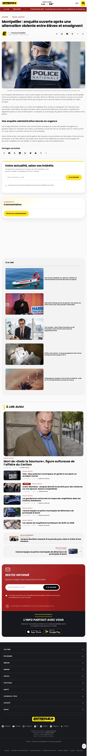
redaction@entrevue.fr (45, 730)
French (77, 3)
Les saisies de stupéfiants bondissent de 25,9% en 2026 (48, 518)
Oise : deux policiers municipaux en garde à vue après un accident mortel (49, 470)
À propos (6, 746)
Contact (71, 746)
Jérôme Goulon (24, 463)
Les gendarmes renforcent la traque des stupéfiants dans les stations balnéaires (51, 495)
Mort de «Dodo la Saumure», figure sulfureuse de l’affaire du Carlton (39, 459)
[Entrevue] (11, 3)
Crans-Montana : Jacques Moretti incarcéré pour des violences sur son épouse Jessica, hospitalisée (47, 483)
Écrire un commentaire (16, 212)
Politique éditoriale (34, 746)
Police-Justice (13, 13)
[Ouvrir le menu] (83, 3)
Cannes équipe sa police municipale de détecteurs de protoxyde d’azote (48, 507)
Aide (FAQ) (79, 746)
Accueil (3, 13)
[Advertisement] (43, 238)
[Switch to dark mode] (82, 746)
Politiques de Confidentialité (18, 746)
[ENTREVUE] (42, 715)
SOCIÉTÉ (7, 13)
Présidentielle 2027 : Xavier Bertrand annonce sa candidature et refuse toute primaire (51, 9)
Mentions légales (62, 746)
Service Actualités (18, 33)
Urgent (26, 480)
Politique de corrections (48, 746)
